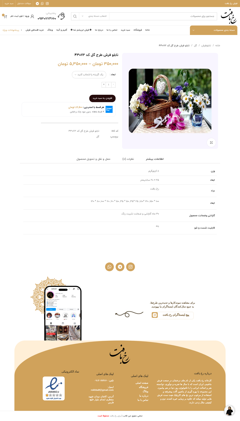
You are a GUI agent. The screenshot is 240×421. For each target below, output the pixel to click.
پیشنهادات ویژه (11, 30)
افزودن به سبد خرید (102, 98)
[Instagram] (130, 266)
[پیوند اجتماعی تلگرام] (37, 3)
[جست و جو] (75, 16)
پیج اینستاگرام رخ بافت (176, 314)
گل (195, 45)
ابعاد (113, 74)
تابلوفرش (206, 45)
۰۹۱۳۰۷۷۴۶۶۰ (101, 380)
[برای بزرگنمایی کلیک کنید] (211, 142)
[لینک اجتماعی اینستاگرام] (47, 3)
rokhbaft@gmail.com (102, 390)
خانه (217, 45)
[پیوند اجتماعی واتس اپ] (42, 3)
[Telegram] (120, 266)
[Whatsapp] (109, 266)
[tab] (154, 159)
